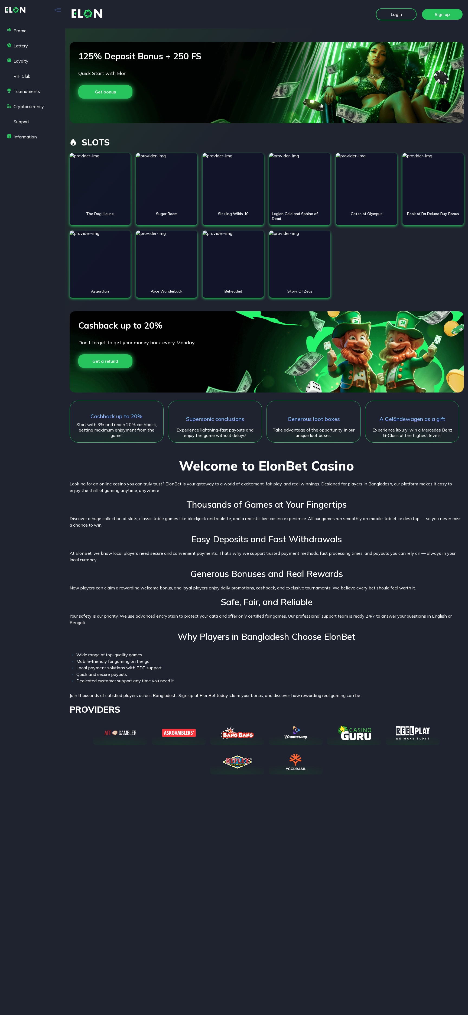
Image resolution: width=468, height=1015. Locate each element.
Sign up (442, 14)
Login (396, 14)
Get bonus (105, 92)
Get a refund (105, 361)
